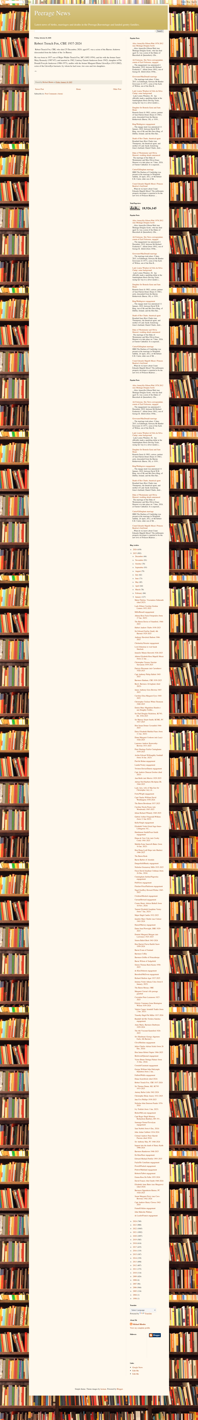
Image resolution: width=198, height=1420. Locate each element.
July (137, 574)
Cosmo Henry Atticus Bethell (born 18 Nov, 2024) (148, 904)
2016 (135, 1250)
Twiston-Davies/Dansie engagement (148, 768)
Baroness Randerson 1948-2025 (147, 1151)
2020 (135, 1236)
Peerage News (52, 12)
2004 (135, 1295)
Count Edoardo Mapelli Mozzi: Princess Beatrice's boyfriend (147, 184)
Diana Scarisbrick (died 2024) (146, 1079)
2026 (135, 549)
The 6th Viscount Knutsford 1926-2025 (148, 1031)
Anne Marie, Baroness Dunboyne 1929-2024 (147, 1025)
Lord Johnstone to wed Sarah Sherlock (146, 647)
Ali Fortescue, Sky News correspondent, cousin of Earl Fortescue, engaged (147, 61)
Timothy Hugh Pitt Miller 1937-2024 (149, 1015)
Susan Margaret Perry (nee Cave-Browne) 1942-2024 (147, 1197)
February (139, 593)
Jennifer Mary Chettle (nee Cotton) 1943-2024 (148, 920)
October (138, 563)
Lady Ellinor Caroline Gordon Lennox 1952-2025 (146, 607)
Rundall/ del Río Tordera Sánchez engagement (147, 1020)
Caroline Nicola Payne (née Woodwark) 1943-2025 (145, 808)
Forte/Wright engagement (144, 793)
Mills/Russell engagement (144, 612)
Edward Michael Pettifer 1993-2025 (148, 1158)
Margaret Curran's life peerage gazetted (146, 992)
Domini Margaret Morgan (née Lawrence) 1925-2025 (146, 935)
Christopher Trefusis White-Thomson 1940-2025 (149, 702)
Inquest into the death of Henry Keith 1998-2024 (149, 1146)
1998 (135, 1298)
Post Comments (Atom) (54, 93)
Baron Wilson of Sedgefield (145, 961)
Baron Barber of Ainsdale (144, 859)
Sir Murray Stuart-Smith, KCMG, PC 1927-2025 (149, 720)
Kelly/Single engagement (144, 822)
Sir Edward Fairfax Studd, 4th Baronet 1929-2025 (146, 632)
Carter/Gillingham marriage (143, 169)
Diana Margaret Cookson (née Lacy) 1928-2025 (148, 738)
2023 (135, 1225)
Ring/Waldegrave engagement (143, 124)
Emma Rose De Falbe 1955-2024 (147, 1177)
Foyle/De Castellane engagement (147, 1162)
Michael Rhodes (139, 1324)
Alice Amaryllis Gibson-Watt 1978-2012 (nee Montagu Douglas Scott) (147, 44)
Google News (137, 1367)
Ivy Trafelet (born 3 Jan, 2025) (146, 1109)
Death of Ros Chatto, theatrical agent (146, 138)
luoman (103, 1389)
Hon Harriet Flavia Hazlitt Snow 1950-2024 (147, 945)
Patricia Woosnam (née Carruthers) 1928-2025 (148, 669)
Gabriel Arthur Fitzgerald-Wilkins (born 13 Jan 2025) (148, 817)
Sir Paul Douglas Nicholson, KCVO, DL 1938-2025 (148, 714)
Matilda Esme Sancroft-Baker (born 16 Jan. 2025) (148, 845)
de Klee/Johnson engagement (146, 970)
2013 (135, 1261)
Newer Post (39, 89)
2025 (135, 553)
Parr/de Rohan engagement (145, 761)
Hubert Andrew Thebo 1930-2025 (148, 627)
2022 (135, 1228)
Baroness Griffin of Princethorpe (147, 957)
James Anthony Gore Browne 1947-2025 (148, 690)
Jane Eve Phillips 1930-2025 (146, 1099)
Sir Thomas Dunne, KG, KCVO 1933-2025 (147, 1087)
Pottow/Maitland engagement (146, 1169)
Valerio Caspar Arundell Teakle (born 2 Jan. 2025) (149, 1010)
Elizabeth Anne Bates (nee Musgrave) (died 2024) (149, 1185)
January (138, 597)
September (139, 567)
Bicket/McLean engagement (145, 1112)
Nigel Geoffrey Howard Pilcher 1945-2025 (149, 891)
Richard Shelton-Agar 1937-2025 (147, 978)
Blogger (120, 1389)
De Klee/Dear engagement (145, 1155)
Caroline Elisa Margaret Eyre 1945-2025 (148, 696)
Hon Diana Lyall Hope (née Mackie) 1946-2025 (148, 851)
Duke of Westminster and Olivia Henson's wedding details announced (146, 154)
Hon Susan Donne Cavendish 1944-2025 (148, 726)
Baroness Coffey (141, 953)
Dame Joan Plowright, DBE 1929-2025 (148, 929)
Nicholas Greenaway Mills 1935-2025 (149, 867)
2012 (135, 1265)
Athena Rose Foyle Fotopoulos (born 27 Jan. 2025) (149, 616)
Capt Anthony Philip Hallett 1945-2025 (148, 675)
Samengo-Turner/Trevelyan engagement (145, 1123)
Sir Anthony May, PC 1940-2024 (147, 1141)
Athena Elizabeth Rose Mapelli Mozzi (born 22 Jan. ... (149, 657)
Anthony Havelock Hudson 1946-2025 (147, 638)
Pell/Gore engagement (143, 882)
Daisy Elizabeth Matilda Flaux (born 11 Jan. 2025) (149, 732)
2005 (135, 1291)
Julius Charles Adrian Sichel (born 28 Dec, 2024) (149, 1047)
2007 (135, 1283)
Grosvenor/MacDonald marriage (144, 76)
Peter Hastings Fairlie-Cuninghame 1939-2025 (148, 750)
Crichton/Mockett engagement (146, 896)
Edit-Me (135, 1370)
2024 (135, 1221)
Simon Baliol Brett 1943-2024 (146, 940)
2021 (135, 1232)
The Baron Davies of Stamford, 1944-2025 (149, 622)
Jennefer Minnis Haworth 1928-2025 (149, 652)
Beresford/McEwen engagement (147, 974)
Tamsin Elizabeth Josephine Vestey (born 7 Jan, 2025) (148, 910)
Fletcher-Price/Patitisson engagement (149, 886)
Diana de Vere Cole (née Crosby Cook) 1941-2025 (147, 839)
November (139, 560)
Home (78, 89)
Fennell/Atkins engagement (145, 1208)
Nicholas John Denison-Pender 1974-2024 (149, 1104)
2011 (135, 1269)
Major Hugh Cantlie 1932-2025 (147, 915)
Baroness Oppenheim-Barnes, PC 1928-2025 (147, 1191)
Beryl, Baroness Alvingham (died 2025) (147, 685)
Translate (148, 1313)
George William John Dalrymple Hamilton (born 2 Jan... (147, 1070)
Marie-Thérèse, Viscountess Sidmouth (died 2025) (149, 601)
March (138, 589)
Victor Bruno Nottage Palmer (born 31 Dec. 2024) (148, 1060)
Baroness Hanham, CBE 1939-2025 (148, 680)
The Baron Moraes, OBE (144, 987)
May (137, 582)
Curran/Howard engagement (145, 899)
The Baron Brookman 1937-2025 (147, 803)
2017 (135, 1247)
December (139, 556)
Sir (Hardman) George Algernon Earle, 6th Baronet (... (147, 1037)
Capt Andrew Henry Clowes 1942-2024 (148, 1203)
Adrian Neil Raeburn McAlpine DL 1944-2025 (148, 782)
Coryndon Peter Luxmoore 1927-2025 (147, 998)
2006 (135, 1287)
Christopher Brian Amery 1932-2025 (149, 1095)
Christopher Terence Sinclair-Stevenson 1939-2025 (146, 663)
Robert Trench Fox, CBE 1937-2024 (149, 1082)
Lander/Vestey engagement (145, 765)
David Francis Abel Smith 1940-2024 (149, 1180)
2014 (135, 1258)
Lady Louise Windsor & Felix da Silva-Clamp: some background (147, 92)
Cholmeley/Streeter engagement (147, 643)
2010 (135, 1272)
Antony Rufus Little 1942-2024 (147, 1092)
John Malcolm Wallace (143, 1212)
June (137, 578)
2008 (135, 1280)
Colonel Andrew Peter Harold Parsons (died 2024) (146, 1136)
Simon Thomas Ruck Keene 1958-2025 (148, 965)
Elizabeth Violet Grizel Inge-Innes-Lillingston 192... (148, 827)
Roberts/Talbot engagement (145, 1173)
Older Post (117, 89)
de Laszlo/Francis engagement (146, 1215)
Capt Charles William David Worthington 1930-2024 (145, 798)
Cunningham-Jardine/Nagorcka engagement (146, 877)
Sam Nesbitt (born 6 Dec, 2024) (147, 1128)
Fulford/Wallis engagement (145, 1075)
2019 (135, 1239)
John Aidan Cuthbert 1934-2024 (147, 1132)
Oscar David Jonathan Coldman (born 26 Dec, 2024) (149, 871)
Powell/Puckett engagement (145, 1166)
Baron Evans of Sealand (144, 950)
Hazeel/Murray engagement (145, 925)
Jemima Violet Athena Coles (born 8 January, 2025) (149, 982)
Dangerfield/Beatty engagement (147, 863)
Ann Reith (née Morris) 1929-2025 (148, 778)
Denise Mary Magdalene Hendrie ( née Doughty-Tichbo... (148, 708)
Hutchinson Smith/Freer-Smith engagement (146, 833)
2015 (135, 1254)
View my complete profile (140, 1328)
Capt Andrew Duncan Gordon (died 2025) (148, 773)
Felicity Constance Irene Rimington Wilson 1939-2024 (148, 1004)
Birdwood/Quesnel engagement (146, 1056)
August (138, 571)
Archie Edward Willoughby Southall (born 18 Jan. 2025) (149, 756)
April (137, 586)
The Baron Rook (141, 856)
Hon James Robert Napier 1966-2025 (149, 1052)
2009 (135, 1276)
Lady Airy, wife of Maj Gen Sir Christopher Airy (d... (147, 789)
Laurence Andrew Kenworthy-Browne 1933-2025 (146, 744)
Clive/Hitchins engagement (145, 1042)
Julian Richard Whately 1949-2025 (148, 813)
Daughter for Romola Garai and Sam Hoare (146, 108)
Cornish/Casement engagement (146, 1065)
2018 (135, 1243)
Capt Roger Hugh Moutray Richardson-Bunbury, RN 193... (148, 1117)
